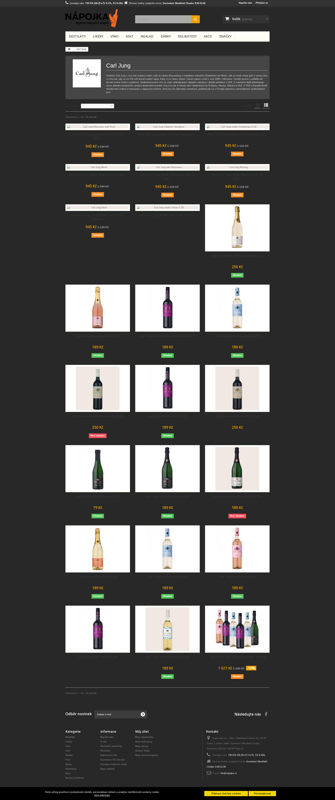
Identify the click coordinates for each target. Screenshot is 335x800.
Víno (114, 36)
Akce (208, 36)
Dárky (166, 36)
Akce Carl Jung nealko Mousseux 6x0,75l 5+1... (167, 177)
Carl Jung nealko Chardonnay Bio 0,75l (97, 416)
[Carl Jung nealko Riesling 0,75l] (167, 549)
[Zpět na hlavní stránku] (69, 49)
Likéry (98, 36)
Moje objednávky (144, 737)
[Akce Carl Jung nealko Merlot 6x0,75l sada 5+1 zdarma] (97, 167)
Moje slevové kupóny (146, 755)
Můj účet (142, 731)
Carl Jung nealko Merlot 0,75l (167, 416)
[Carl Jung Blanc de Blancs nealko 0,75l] (237, 228)
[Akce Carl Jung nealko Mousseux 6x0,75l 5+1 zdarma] (167, 167)
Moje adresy (141, 746)
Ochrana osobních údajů (113, 764)
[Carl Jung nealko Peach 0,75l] (97, 549)
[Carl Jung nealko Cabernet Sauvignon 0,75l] (167, 308)
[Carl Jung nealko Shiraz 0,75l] (97, 629)
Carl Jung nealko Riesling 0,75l (167, 576)
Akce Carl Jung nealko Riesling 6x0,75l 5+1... (237, 177)
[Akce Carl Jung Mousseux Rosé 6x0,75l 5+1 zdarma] (97, 126)
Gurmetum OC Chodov (112, 759)
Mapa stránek (107, 769)
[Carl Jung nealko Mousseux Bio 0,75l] (237, 468)
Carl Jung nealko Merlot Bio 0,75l (237, 416)
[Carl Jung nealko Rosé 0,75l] (237, 549)
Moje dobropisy (143, 741)
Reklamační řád (108, 755)
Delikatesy (187, 36)
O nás (103, 741)
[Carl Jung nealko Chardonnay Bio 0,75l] (97, 388)
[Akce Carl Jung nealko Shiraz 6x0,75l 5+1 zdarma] (167, 207)
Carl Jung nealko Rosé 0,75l (237, 576)
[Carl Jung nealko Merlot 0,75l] (167, 388)
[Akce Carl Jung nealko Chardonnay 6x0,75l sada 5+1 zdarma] (237, 126)
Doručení (105, 750)
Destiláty (77, 36)
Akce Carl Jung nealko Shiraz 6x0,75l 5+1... (167, 215)
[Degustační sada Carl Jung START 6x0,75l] (237, 629)
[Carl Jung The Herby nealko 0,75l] (167, 629)
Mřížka (257, 108)
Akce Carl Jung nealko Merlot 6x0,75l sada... (97, 175)
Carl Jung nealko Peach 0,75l (98, 576)
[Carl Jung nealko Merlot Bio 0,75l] (237, 388)
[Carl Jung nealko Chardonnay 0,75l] (237, 308)
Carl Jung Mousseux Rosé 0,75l (97, 336)
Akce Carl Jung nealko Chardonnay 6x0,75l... (237, 134)
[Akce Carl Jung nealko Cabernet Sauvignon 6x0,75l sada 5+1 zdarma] (167, 126)
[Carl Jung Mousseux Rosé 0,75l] (97, 308)
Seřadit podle (72, 105)
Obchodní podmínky (111, 746)
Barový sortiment (74, 778)
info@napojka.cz (228, 773)
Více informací (102, 795)
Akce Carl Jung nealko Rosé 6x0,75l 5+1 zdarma (97, 217)
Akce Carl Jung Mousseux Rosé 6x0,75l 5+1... (98, 136)
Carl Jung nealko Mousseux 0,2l (98, 496)
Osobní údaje (142, 750)
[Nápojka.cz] (97, 18)
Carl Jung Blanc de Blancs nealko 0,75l (237, 255)
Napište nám (245, 3)
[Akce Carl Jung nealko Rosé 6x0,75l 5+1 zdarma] (97, 207)
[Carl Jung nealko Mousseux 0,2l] (97, 468)
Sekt (129, 36)
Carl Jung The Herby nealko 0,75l (167, 657)
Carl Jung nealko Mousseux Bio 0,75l (237, 496)
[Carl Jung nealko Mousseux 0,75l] (167, 468)
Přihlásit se (262, 3)
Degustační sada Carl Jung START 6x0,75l (237, 657)
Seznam (266, 108)
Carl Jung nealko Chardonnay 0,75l (237, 336)
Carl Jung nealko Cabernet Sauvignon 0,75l (167, 336)
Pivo (67, 759)
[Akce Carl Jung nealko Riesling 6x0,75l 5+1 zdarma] (237, 167)
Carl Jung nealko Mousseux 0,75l (167, 496)
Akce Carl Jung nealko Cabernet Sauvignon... (167, 134)
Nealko (147, 36)
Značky (225, 36)
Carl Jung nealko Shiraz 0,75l (98, 657)
